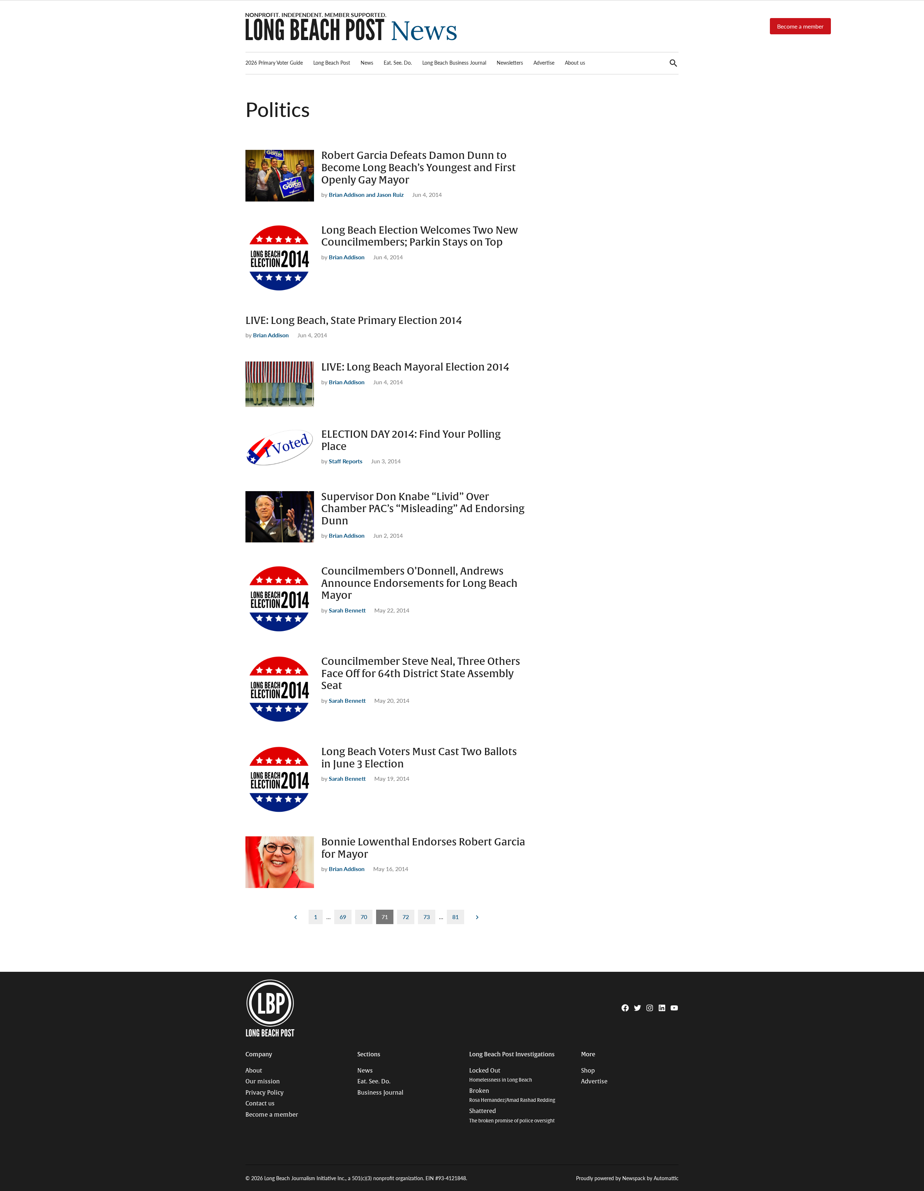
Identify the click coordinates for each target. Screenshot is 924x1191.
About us (575, 62)
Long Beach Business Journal (454, 62)
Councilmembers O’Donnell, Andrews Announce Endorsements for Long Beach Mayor (419, 583)
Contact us (260, 1103)
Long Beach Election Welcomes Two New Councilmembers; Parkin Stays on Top (419, 236)
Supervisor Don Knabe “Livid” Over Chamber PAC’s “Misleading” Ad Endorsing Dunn (422, 509)
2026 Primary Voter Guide (274, 62)
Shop (588, 1070)
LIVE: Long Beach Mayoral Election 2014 (415, 367)
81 (455, 917)
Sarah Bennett (347, 610)
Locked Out (500, 1075)
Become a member (800, 26)
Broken (512, 1095)
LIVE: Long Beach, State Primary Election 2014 (353, 320)
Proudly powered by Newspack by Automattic (627, 1178)
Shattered (512, 1116)
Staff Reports (345, 461)
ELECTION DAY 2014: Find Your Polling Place (411, 440)
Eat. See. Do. (398, 62)
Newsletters (510, 62)
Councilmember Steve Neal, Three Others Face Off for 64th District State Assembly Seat (420, 673)
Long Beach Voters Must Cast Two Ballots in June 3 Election (419, 758)
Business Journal (380, 1092)
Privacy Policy (264, 1092)
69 (343, 917)
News (367, 62)
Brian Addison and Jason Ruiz (366, 194)
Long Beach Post (331, 62)
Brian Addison (347, 257)
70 (364, 917)
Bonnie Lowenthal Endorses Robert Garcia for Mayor (423, 848)
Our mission (262, 1081)
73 (426, 917)
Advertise (543, 62)
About (253, 1070)
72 (405, 917)
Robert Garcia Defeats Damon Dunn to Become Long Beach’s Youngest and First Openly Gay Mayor (418, 167)
